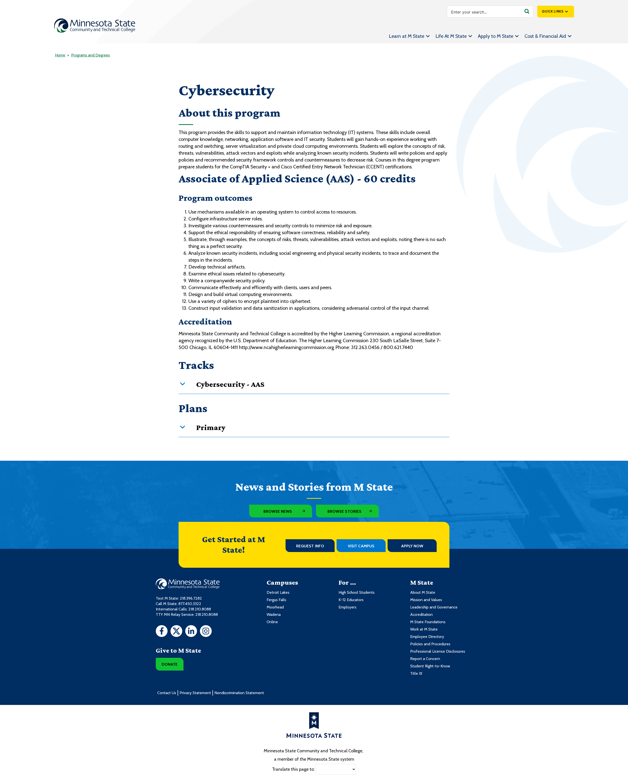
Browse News (277, 511)
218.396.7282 (191, 598)
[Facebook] (162, 631)
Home (60, 55)
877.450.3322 (189, 603)
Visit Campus (361, 546)
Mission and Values (426, 599)
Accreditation (421, 614)
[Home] (94, 25)
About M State (422, 592)
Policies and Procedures (430, 644)
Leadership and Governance (434, 607)
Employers (347, 607)
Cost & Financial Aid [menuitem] (545, 36)
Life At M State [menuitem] (451, 36)
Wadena (274, 614)
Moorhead (275, 607)
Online (272, 622)
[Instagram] (206, 631)
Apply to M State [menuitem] (495, 36)
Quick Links (552, 11)
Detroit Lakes (278, 592)
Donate (170, 664)
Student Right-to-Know (430, 666)
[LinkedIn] (191, 631)
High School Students (357, 592)
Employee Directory (427, 636)
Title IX (416, 673)
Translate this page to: (293, 769)
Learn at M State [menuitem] (406, 36)
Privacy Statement (195, 692)
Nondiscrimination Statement (239, 692)
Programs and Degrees (90, 55)
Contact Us (166, 692)
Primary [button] (210, 427)
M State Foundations (427, 622)
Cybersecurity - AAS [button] (230, 384)
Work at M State (424, 629)
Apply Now (412, 546)
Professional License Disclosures (437, 651)
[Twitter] (176, 631)
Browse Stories (344, 511)
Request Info (310, 546)
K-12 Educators (351, 599)
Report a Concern (425, 658)
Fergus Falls (276, 599)
